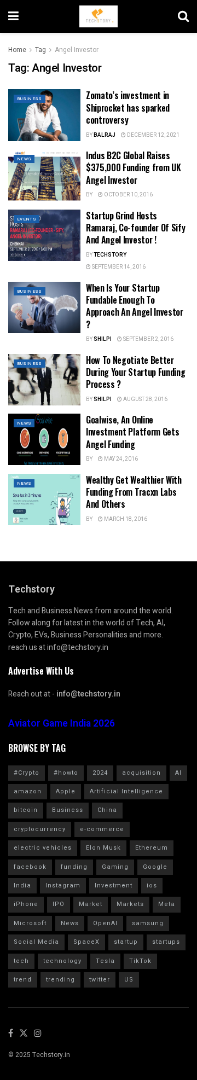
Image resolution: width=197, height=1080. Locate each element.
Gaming (115, 867)
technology (62, 961)
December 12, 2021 (152, 135)
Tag (40, 50)
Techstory (110, 255)
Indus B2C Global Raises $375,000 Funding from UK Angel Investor (133, 168)
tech (21, 961)
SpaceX (86, 942)
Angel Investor (77, 50)
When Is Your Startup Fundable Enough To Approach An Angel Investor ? (134, 306)
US (129, 979)
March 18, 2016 (125, 519)
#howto (66, 772)
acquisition (141, 772)
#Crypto (26, 772)
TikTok (140, 961)
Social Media (36, 942)
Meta (166, 904)
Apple (66, 791)
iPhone (26, 904)
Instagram (62, 885)
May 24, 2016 (120, 459)
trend (23, 979)
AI (178, 772)
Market (90, 904)
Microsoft (30, 923)
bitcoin (26, 810)
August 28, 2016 (144, 399)
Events (26, 219)
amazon (28, 791)
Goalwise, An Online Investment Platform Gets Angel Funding (132, 432)
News (24, 159)
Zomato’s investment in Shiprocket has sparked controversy (128, 107)
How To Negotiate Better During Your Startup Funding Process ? (135, 372)
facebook (30, 867)
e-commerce (102, 829)
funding (74, 867)
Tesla (105, 961)
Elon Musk (103, 847)
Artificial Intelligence (126, 791)
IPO (59, 904)
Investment (113, 885)
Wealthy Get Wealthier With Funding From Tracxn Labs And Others (134, 492)
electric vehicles (43, 847)
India (22, 885)
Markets (130, 904)
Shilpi (103, 339)
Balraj (104, 135)
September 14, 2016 (118, 267)
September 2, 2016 (147, 339)
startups (166, 942)
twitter (99, 979)
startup (126, 942)
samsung (148, 923)
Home (17, 50)
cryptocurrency (40, 829)
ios (152, 885)
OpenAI (105, 923)
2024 (100, 772)
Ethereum (151, 847)
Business (29, 99)
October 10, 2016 (128, 195)
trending (60, 979)
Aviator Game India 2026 (61, 723)
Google (155, 867)
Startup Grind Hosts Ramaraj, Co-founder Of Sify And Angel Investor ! (135, 228)
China (107, 810)
